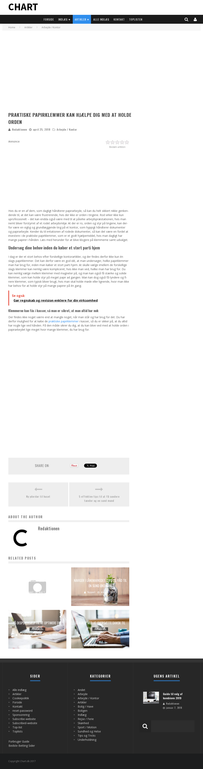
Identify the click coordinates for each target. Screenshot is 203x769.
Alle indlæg (101, 19)
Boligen (82, 710)
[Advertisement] (68, 177)
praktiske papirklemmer (64, 321)
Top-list (17, 727)
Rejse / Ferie (86, 719)
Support (29, 592)
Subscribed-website (24, 723)
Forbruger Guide (19, 741)
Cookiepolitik (20, 698)
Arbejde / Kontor (67, 129)
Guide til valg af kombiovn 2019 (173, 696)
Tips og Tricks (87, 735)
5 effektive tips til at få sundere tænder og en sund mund (99, 498)
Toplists (17, 731)
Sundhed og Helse (89, 731)
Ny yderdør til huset (38, 496)
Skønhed (83, 723)
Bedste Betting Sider (22, 745)
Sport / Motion (87, 727)
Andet (81, 690)
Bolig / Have (85, 706)
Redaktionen (19, 129)
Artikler (80, 19)
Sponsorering (21, 715)
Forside (49, 19)
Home (11, 27)
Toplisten (135, 19)
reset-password (22, 710)
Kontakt (119, 19)
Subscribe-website (24, 719)
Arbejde (83, 694)
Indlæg (63, 19)
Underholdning (87, 740)
